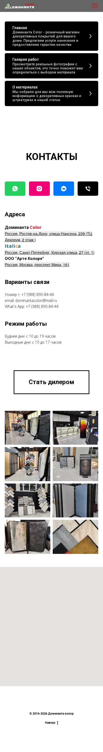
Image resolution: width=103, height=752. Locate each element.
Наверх (50, 722)
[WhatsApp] (15, 188)
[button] (51, 382)
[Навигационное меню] (95, 6)
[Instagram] (39, 188)
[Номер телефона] (88, 188)
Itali (10, 246)
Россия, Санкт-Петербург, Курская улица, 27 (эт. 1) (49, 252)
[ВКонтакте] (63, 188)
